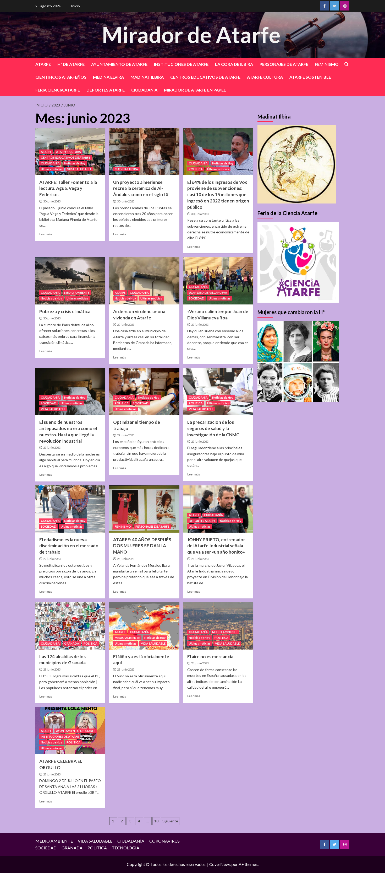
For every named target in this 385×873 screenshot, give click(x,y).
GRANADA (71, 643)
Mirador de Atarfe (191, 34)
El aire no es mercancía (210, 656)
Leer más (45, 234)
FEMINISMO (327, 64)
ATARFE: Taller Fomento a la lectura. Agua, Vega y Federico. (68, 188)
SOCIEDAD (196, 298)
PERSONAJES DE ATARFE (284, 64)
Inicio (75, 6)
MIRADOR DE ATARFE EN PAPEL (195, 89)
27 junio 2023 (51, 774)
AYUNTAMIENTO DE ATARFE (119, 64)
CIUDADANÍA (144, 89)
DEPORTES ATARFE (105, 89)
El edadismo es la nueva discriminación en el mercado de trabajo (68, 546)
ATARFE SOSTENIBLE (310, 76)
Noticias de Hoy (74, 163)
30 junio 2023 (51, 201)
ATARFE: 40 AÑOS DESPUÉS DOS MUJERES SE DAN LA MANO (142, 546)
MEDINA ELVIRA (108, 76)
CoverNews (220, 864)
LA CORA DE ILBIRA (234, 64)
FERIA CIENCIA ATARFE (57, 89)
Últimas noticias (52, 169)
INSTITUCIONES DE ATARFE (181, 64)
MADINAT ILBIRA (147, 76)
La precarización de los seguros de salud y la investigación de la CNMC (213, 428)
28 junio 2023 (125, 558)
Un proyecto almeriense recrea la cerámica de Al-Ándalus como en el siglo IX (141, 188)
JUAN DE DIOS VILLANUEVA (208, 292)
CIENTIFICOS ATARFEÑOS (60, 76)
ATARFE (43, 64)
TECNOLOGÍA (125, 847)
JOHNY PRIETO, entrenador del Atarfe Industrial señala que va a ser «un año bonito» (216, 546)
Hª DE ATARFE (71, 64)
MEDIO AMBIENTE (76, 292)
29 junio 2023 (125, 324)
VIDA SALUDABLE (79, 169)
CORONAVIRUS (164, 840)
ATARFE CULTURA (265, 76)
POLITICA (196, 169)
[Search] (346, 64)
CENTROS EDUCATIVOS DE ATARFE (205, 76)
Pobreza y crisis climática (64, 311)
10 (156, 821)
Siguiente (170, 821)
